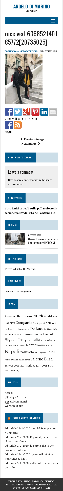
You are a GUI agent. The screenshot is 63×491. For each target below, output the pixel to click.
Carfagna (37, 323)
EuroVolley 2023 (16, 334)
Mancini (12, 345)
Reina (21, 359)
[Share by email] (53, 112)
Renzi (27, 359)
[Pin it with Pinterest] (35, 112)
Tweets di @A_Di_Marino (20, 269)
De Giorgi (9, 329)
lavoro (52, 340)
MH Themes (45, 487)
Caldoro (51, 316)
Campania (24, 322)
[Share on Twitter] (18, 112)
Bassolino (10, 316)
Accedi (9, 393)
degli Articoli (15, 397)
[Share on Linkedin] (44, 112)
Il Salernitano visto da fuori (25, 418)
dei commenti (16, 401)
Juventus (44, 340)
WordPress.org (14, 406)
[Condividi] (9, 112)
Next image (29, 143)
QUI (55, 213)
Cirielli (47, 323)
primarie (14, 359)
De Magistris (49, 329)
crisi (54, 323)
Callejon (10, 323)
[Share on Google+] (27, 112)
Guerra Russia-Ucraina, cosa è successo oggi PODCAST (43, 241)
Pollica (7, 359)
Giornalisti (38, 334)
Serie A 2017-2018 (36, 365)
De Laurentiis (22, 329)
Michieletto (42, 345)
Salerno (36, 359)
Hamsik (48, 334)
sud (50, 365)
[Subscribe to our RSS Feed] (18, 125)
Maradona (21, 345)
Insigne (24, 339)
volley (15, 370)
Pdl (53, 352)
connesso (28, 180)
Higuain (11, 339)
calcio (39, 315)
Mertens (32, 345)
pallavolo (27, 352)
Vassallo (8, 370)
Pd (49, 352)
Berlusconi (24, 316)
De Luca (37, 328)
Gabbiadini (28, 334)
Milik (50, 345)
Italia (35, 339)
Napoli (12, 351)
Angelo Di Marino (27, 51)
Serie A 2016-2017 (15, 365)
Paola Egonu (40, 352)
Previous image (34, 139)
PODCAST (12, 225)
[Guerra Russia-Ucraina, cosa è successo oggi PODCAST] (15, 242)
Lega (7, 345)
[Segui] (9, 125)
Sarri (48, 359)
